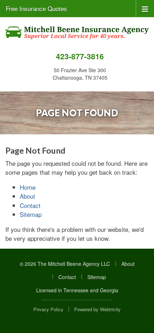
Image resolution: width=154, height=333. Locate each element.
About (27, 196)
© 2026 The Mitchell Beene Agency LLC (65, 263)
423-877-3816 (80, 56)
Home (27, 187)
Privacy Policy (48, 309)
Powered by (97, 309)
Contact (30, 205)
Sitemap (31, 214)
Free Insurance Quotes (36, 8)
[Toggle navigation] (145, 8)
